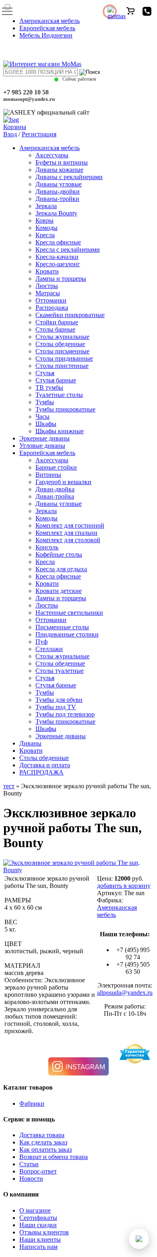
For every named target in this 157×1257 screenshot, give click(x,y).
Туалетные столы (59, 394)
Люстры (46, 285)
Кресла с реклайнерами (67, 249)
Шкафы (45, 423)
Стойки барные (56, 322)
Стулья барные (55, 380)
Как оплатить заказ (45, 1149)
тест (8, 786)
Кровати (47, 271)
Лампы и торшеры (60, 278)
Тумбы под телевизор (65, 714)
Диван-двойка (54, 489)
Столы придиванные (64, 358)
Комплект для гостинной (69, 525)
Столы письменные (62, 351)
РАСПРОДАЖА (41, 772)
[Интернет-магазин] (42, 64)
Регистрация (39, 134)
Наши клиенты (40, 1239)
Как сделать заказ (43, 1142)
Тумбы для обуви (59, 699)
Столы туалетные (59, 670)
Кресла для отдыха (61, 569)
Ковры (44, 220)
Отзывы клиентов (44, 1232)
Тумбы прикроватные (65, 409)
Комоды (46, 227)
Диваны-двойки (57, 191)
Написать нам (38, 1246)
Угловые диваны (42, 445)
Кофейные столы (58, 554)
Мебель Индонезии (45, 35)
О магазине (35, 1210)
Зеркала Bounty (56, 213)
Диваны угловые (58, 184)
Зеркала (46, 206)
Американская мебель (49, 20)
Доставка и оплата (44, 765)
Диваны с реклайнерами (69, 176)
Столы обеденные (60, 343)
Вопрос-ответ (38, 1171)
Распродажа (51, 307)
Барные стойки (56, 467)
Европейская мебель (47, 28)
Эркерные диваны (44, 438)
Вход (10, 134)
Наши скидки (38, 1225)
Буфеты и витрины (61, 162)
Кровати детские (58, 590)
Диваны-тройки (57, 198)
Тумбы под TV (55, 707)
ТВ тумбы (49, 387)
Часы (42, 416)
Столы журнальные (62, 336)
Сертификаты (38, 1217)
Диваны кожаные (59, 169)
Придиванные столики (67, 634)
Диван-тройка (54, 496)
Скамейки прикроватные (70, 314)
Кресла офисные (58, 242)
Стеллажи (49, 648)
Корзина (14, 126)
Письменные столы (62, 627)
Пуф (41, 641)
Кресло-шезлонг (57, 264)
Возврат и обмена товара (53, 1156)
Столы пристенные (62, 365)
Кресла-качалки (56, 256)
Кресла (45, 235)
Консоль (46, 547)
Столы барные (55, 329)
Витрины (48, 474)
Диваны (30, 743)
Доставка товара (41, 1135)
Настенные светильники (69, 612)
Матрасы (47, 293)
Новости (31, 1178)
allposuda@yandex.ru (125, 992)
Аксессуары (51, 155)
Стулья (44, 373)
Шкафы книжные (59, 431)
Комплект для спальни (66, 532)
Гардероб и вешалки (63, 481)
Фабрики (31, 1103)
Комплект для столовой (67, 540)
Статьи (29, 1164)
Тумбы (44, 402)
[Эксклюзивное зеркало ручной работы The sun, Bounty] (78, 870)
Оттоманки (50, 300)
